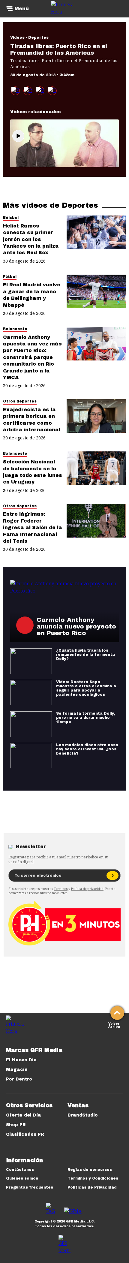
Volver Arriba (114, 1024)
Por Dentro (19, 1079)
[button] (27, 90)
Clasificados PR (25, 1134)
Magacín (17, 1069)
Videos (17, 37)
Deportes (38, 37)
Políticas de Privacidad (92, 1187)
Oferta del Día (23, 1115)
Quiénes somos (22, 1178)
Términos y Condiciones (93, 1178)
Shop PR (16, 1125)
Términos (61, 889)
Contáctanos (20, 1170)
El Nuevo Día (21, 1060)
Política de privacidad (87, 889)
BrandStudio (83, 1115)
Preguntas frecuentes (29, 1187)
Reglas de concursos (90, 1170)
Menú (21, 8)
